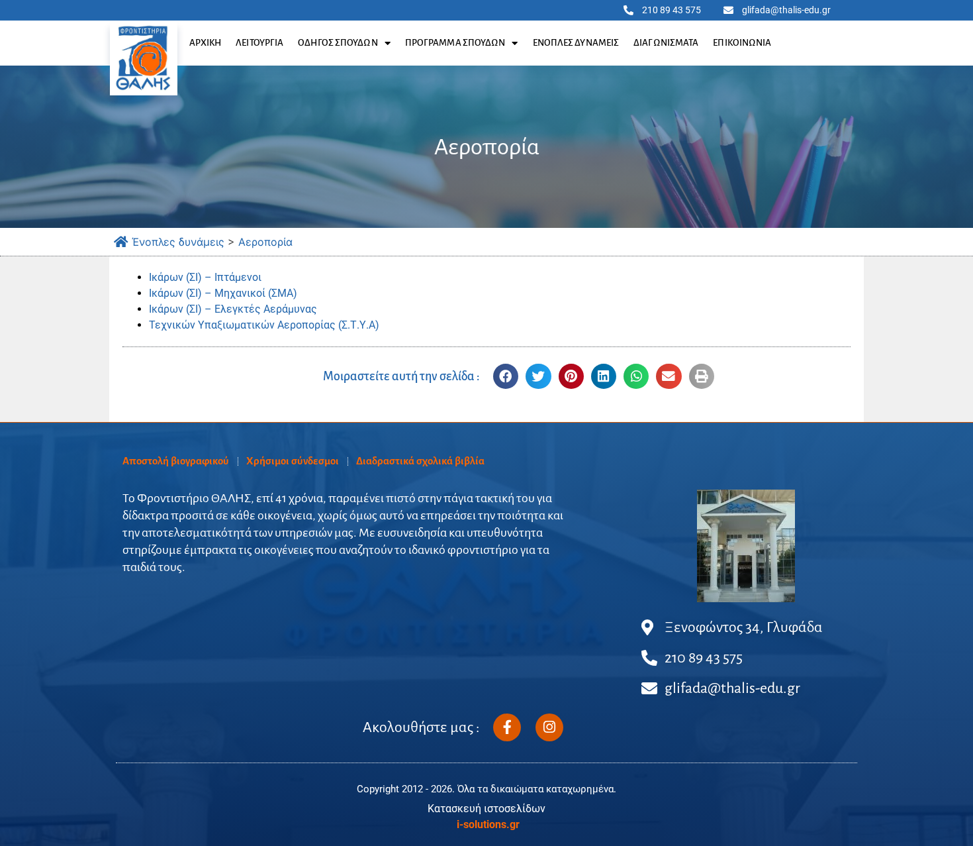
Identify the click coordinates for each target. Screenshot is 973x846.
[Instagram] (549, 727)
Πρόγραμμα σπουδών (455, 43)
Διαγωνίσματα (665, 43)
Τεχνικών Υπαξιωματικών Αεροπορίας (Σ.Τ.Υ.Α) (264, 325)
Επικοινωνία (742, 43)
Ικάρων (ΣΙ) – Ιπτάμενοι (205, 277)
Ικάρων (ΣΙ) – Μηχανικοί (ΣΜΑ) (223, 293)
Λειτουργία (259, 43)
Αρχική (205, 43)
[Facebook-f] (507, 727)
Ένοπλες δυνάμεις (576, 43)
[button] (505, 376)
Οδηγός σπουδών (337, 43)
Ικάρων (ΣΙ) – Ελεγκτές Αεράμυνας (233, 309)
